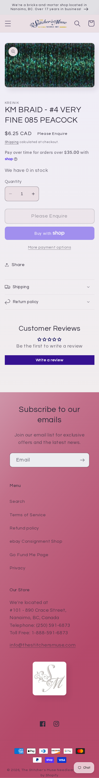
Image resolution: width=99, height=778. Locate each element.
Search (17, 501)
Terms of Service (28, 515)
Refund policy (24, 528)
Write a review (49, 360)
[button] (8, 23)
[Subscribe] (82, 460)
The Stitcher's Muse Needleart (48, 770)
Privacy (17, 568)
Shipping (12, 142)
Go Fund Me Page (29, 555)
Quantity (13, 182)
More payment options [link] (49, 247)
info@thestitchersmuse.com (43, 645)
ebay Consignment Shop (36, 541)
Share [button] (18, 264)
